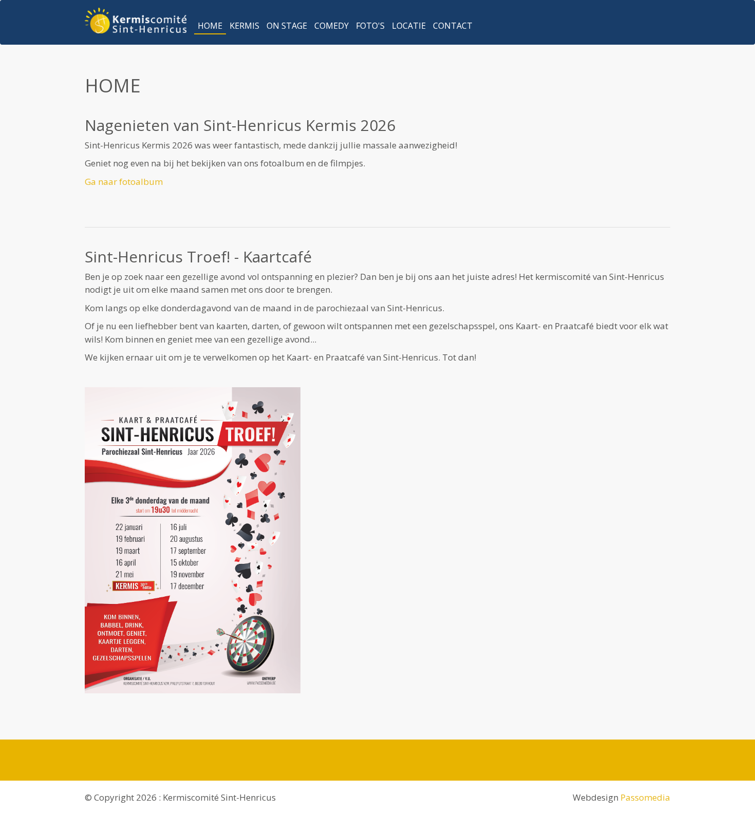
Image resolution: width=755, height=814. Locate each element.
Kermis (244, 25)
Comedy (331, 25)
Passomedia (645, 797)
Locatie (409, 25)
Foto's (370, 25)
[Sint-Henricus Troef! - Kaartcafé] (377, 540)
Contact (453, 25)
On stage (287, 25)
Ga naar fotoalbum (124, 181)
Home (210, 25)
